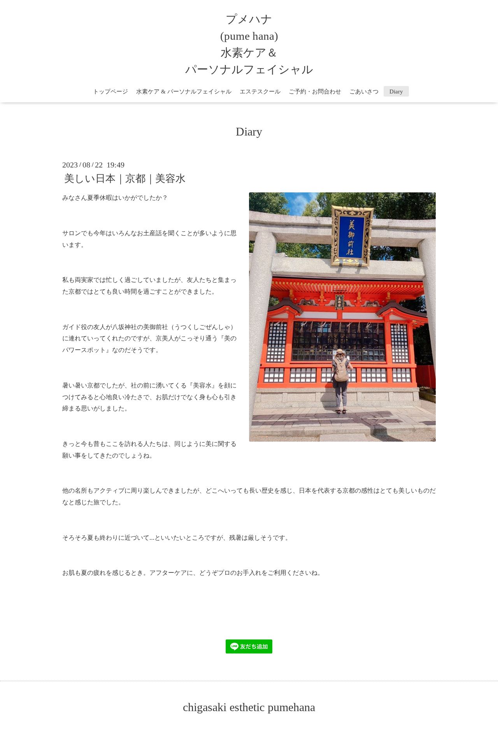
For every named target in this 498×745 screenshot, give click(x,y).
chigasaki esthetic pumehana (249, 707)
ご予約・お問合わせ (315, 91)
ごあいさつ (364, 91)
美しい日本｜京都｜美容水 (125, 178)
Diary (399, 91)
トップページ (110, 91)
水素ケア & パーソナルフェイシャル (183, 91)
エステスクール (260, 91)
